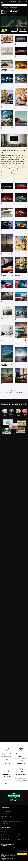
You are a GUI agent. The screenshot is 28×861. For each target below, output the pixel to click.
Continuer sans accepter (22, 850)
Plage (18, 836)
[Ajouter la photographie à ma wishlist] (7, 40)
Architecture (20, 831)
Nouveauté (3, 834)
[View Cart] (26, 2)
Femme (19, 841)
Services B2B (4, 823)
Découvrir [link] (14, 736)
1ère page (9, 392)
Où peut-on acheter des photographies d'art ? (12, 821)
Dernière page (18, 392)
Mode (2, 841)
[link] (14, 2)
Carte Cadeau (4, 831)
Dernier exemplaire (5, 836)
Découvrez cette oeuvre (8, 176)
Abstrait (19, 839)
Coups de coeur (5, 839)
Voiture (18, 834)
